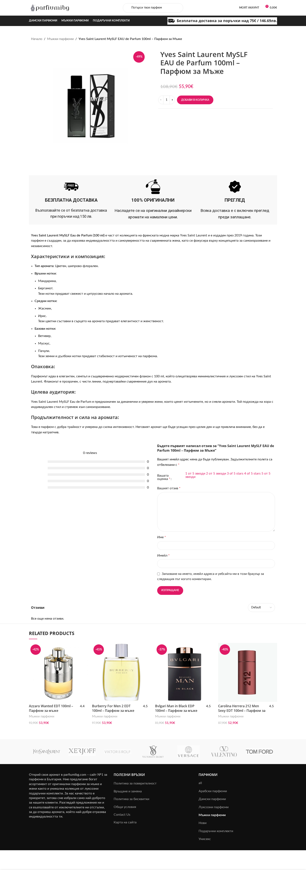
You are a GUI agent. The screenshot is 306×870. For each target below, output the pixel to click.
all (200, 783)
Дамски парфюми (212, 799)
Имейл (163, 555)
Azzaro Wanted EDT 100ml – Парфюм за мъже (51, 708)
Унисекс (205, 839)
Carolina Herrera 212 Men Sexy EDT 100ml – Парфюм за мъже (241, 711)
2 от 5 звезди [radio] (216, 473)
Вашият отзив (168, 488)
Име (161, 537)
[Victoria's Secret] (153, 751)
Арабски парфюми (213, 791)
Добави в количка (195, 100)
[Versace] (188, 751)
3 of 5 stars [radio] (235, 473)
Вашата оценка (163, 477)
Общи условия (125, 807)
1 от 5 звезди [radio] (195, 473)
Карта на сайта (125, 822)
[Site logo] (50, 7)
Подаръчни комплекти (216, 831)
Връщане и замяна (128, 791)
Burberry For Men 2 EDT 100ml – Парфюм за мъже (113, 708)
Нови (202, 823)
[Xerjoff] (82, 751)
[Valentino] (223, 751)
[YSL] (46, 751)
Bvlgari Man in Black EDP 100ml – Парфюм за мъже (176, 708)
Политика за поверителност (135, 783)
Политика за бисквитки (131, 799)
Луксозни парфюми (214, 807)
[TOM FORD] (259, 751)
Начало (36, 39)
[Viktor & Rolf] (117, 751)
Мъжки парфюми (60, 39)
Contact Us (122, 814)
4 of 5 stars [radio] (252, 473)
